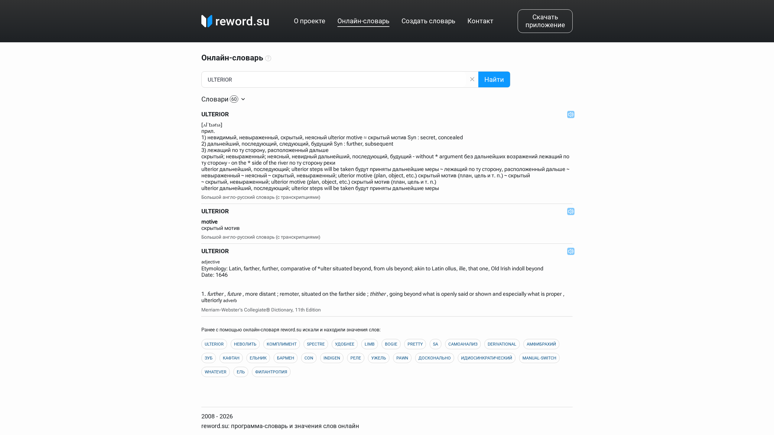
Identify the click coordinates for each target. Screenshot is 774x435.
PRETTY (415, 344)
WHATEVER (215, 371)
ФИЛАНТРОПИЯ (271, 371)
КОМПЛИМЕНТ (282, 344)
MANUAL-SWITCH (539, 358)
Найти (494, 79)
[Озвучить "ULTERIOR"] (569, 114)
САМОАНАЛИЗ (462, 344)
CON (308, 358)
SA (435, 344)
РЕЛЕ (355, 358)
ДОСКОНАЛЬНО (434, 358)
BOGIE (391, 344)
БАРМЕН (285, 358)
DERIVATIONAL (502, 344)
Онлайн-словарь (363, 21)
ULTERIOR (214, 344)
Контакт (480, 21)
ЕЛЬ (241, 371)
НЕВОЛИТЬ (245, 344)
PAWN (402, 358)
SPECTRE (316, 344)
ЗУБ (209, 358)
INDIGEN (332, 358)
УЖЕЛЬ (378, 358)
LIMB (370, 344)
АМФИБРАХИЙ (541, 344)
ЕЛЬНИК (258, 358)
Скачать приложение (545, 21)
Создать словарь (428, 21)
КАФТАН (231, 358)
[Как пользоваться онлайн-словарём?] (268, 58)
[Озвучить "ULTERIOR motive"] (569, 211)
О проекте (309, 21)
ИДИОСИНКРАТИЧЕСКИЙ (486, 358)
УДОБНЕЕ (344, 344)
